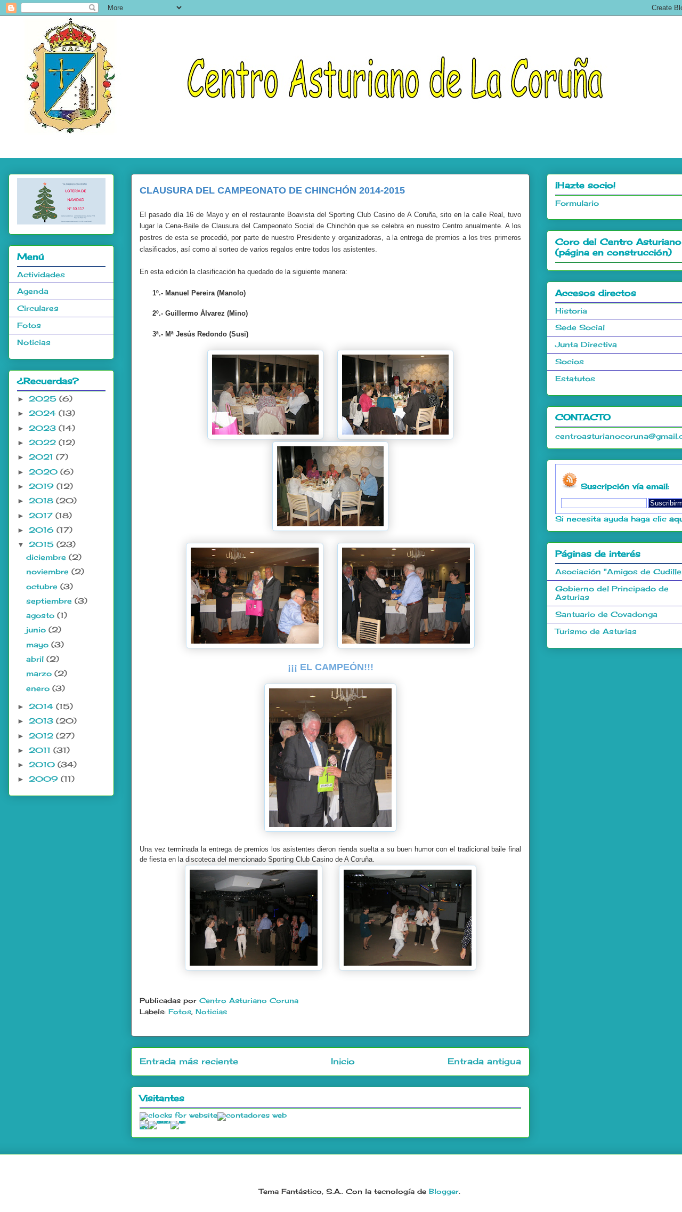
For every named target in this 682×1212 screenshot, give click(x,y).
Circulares (38, 307)
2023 (44, 427)
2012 (42, 735)
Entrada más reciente (189, 1061)
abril (36, 658)
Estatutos (575, 378)
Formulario (577, 202)
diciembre (47, 556)
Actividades (41, 274)
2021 (42, 456)
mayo (38, 644)
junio (37, 629)
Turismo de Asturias (596, 631)
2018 (42, 500)
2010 (43, 764)
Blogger (444, 1191)
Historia (571, 310)
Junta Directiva (586, 344)
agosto (41, 615)
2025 (44, 398)
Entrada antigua (484, 1061)
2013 (42, 720)
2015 (42, 544)
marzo (40, 673)
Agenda (32, 290)
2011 (41, 750)
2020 (44, 471)
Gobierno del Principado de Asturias (612, 593)
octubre (43, 586)
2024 (44, 413)
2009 (45, 778)
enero (39, 688)
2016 (42, 529)
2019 (42, 486)
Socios (569, 361)
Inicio (343, 1061)
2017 (42, 515)
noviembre (48, 571)
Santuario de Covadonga (606, 614)
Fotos (179, 1011)
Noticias (211, 1011)
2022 (44, 442)
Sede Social (580, 327)
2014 (42, 706)
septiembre (50, 600)
